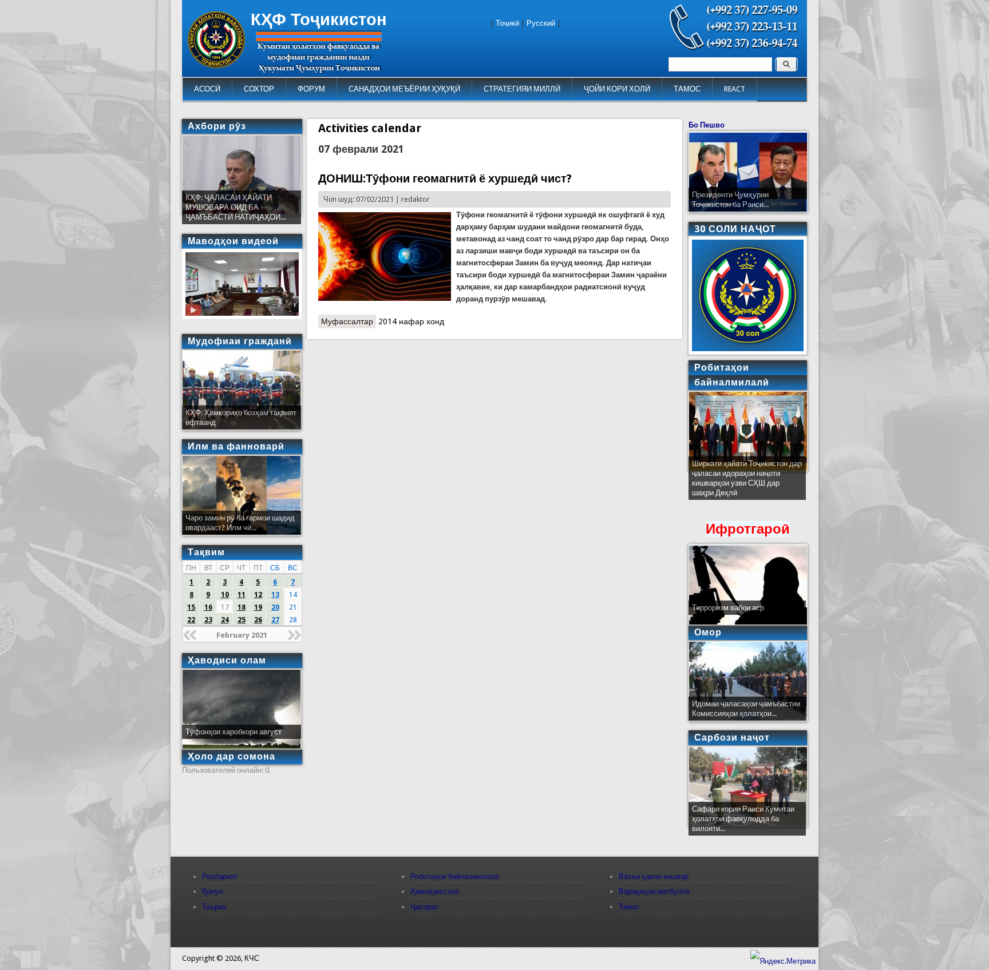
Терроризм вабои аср (728, 607)
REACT (734, 89)
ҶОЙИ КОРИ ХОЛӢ (617, 89)
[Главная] (216, 65)
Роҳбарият (220, 876)
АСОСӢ (207, 89)
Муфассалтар (348, 321)
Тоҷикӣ (507, 23)
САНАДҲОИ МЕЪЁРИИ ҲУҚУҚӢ (404, 89)
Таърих (214, 907)
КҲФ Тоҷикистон (319, 19)
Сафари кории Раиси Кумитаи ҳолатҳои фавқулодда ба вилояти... (743, 819)
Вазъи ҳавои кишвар (654, 876)
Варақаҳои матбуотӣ (654, 891)
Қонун (212, 891)
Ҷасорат (424, 907)
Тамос (629, 907)
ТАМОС (687, 89)
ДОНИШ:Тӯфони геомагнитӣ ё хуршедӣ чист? (445, 178)
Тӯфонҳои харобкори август (233, 732)
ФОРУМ (311, 89)
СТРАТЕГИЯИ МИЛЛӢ (522, 89)
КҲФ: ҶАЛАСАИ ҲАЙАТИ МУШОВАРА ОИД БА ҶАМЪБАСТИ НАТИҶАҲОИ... (235, 207)
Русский (541, 23)
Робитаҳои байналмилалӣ (454, 876)
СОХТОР (259, 89)
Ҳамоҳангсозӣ (434, 891)
